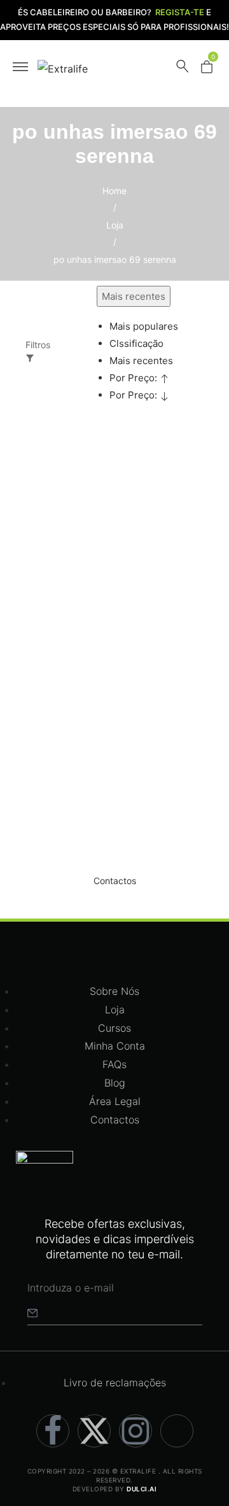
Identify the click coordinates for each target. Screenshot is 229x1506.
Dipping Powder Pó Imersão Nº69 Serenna (67, 666)
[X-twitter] (94, 1430)
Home (114, 190)
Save (59, 469)
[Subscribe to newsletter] (32, 1312)
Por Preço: (134, 378)
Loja (114, 225)
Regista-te (179, 12)
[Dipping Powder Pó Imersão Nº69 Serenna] (73, 500)
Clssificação (136, 343)
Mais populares (143, 326)
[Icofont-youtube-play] (176, 1430)
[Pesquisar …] (182, 68)
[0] (206, 69)
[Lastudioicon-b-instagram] (135, 1430)
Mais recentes (141, 361)
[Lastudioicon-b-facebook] (52, 1430)
